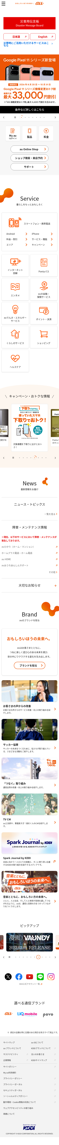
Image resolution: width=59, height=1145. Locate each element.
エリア (9, 244)
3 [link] (29, 117)
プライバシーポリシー (12, 1078)
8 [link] (46, 458)
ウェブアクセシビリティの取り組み (18, 1108)
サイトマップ (9, 1042)
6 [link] (40, 117)
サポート (29, 167)
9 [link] (46, 957)
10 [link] (50, 957)
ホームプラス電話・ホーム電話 (17, 552)
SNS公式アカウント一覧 (29, 984)
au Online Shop (29, 149)
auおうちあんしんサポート (15, 565)
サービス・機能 (39, 239)
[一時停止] (15, 117)
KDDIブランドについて (41, 1048)
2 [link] (25, 117)
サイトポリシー (10, 1066)
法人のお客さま (37, 1054)
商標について (9, 1114)
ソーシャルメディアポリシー (15, 1096)
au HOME (6, 559)
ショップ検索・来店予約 (29, 158)
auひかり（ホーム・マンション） (18, 546)
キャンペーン (38, 244)
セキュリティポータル (12, 1090)
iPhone (35, 233)
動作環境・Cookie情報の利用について (19, 1102)
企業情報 (7, 1060)
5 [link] (36, 117)
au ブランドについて (12, 1048)
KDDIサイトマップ (39, 1060)
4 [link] (33, 117)
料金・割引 (11, 239)
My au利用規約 (9, 1072)
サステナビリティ (10, 1054)
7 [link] (44, 117)
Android (10, 233)
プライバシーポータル (12, 1084)
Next (54, 117)
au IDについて (37, 1042)
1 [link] (21, 117)
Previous (5, 117)
